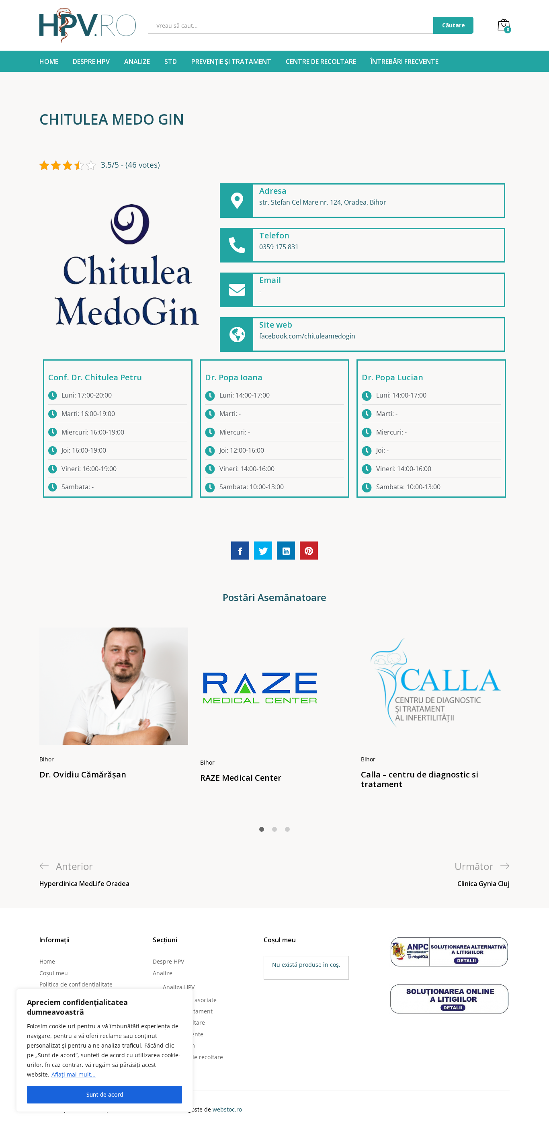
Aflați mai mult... (73, 1074)
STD (170, 61)
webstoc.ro (227, 1109)
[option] (113, 708)
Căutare (453, 25)
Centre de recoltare (321, 61)
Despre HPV (91, 61)
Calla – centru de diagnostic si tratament (419, 779)
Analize (162, 973)
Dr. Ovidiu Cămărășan (82, 774)
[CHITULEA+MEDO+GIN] (263, 550)
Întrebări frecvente (404, 61)
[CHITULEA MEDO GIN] (240, 550)
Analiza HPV (179, 987)
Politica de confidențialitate (76, 984)
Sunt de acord (104, 1094)
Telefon (274, 235)
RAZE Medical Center (240, 777)
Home (48, 61)
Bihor (46, 759)
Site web (275, 324)
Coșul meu (53, 973)
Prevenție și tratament (231, 61)
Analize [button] (137, 61)
